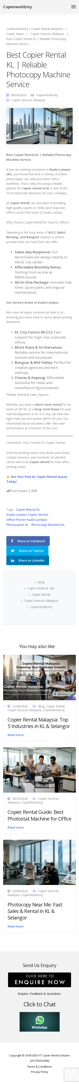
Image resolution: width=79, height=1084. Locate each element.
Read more (16, 735)
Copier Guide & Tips (41, 588)
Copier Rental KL (28, 509)
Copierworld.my (17, 6)
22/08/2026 (20, 706)
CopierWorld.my (41, 607)
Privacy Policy (39, 1072)
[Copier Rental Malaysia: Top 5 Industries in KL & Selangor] (39, 677)
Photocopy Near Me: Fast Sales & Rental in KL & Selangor (35, 911)
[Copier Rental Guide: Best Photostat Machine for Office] (39, 770)
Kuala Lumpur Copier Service (27, 515)
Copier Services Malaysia (28, 100)
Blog (41, 582)
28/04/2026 (20, 799)
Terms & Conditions (39, 1066)
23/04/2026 (20, 891)
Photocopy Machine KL (48, 525)
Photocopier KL (17, 525)
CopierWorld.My (47, 95)
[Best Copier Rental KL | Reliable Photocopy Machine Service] (39, 128)
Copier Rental (41, 594)
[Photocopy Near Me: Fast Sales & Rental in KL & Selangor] (39, 862)
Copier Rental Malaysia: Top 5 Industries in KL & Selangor (39, 722)
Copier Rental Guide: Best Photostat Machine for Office (39, 815)
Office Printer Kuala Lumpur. (27, 520)
